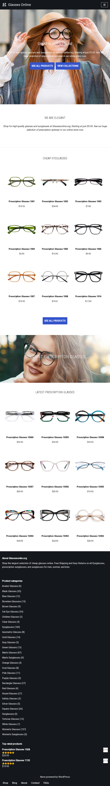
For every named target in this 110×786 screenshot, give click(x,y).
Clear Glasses (9, 621)
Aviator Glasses (10, 586)
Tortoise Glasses (10, 719)
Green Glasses (9, 647)
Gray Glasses (8, 642)
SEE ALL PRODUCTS (42, 66)
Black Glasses (9, 591)
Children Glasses (10, 616)
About (24, 783)
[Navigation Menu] (104, 4)
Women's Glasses (11, 729)
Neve (42, 777)
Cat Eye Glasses (10, 611)
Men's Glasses (9, 652)
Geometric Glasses (11, 632)
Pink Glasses (8, 673)
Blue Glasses (8, 596)
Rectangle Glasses (11, 683)
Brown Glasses (9, 606)
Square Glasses (10, 708)
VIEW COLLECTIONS (67, 66)
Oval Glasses (8, 668)
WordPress (64, 777)
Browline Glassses (11, 601)
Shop (5, 783)
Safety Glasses (10, 698)
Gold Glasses (9, 637)
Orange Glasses (10, 662)
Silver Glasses (9, 703)
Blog (14, 783)
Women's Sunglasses (13, 734)
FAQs (46, 783)
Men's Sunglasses (11, 657)
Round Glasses (9, 693)
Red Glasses (8, 688)
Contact (35, 783)
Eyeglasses (8, 627)
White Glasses (9, 724)
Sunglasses (8, 714)
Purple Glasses (10, 678)
